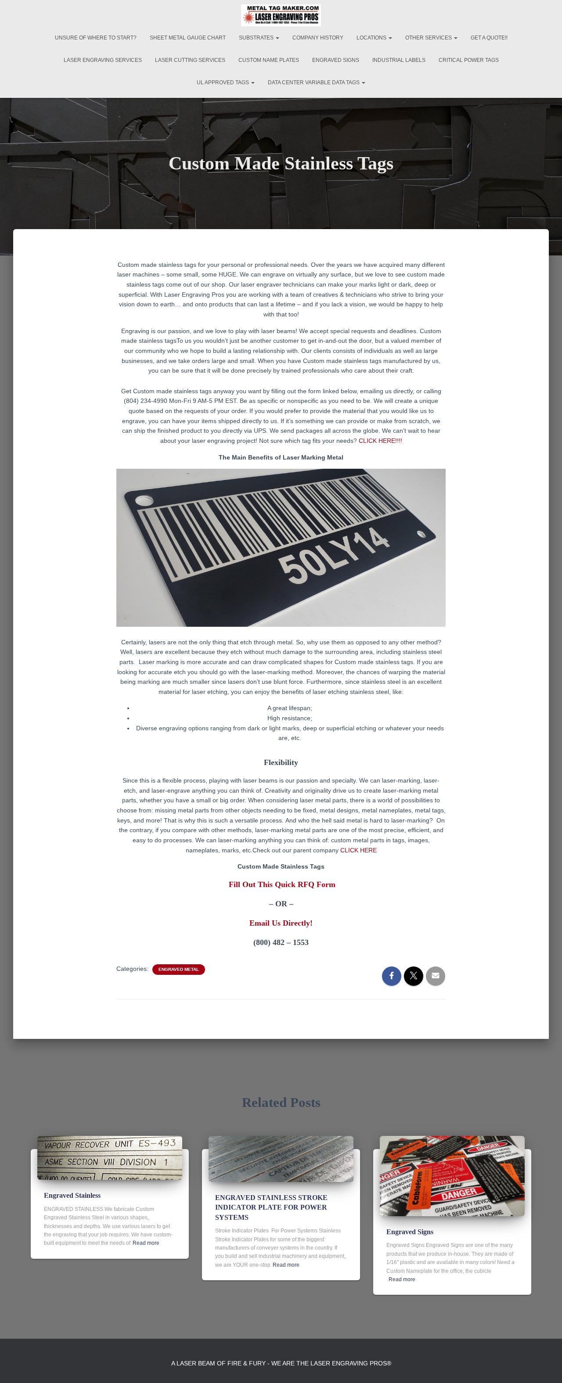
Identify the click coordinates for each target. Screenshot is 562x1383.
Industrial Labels (398, 60)
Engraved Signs (335, 60)
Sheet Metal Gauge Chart (188, 38)
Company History (317, 38)
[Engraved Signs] (452, 1175)
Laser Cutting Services (190, 60)
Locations (372, 38)
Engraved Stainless (72, 1195)
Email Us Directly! (281, 923)
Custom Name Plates (268, 60)
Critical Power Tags (469, 60)
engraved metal (179, 969)
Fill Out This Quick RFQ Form (282, 884)
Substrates (257, 38)
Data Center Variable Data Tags (314, 82)
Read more (146, 1243)
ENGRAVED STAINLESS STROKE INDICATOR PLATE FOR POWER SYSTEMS (271, 1207)
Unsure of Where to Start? (96, 38)
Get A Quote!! (489, 38)
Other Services (429, 38)
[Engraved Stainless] (109, 1157)
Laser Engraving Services (103, 60)
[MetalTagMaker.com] (281, 15)
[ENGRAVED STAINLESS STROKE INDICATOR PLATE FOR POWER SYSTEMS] (281, 1158)
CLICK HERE (358, 850)
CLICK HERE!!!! (380, 440)
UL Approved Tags (223, 82)
